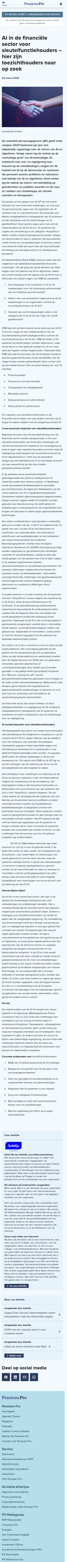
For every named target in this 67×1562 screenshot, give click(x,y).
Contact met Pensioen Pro (16, 1441)
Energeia (7, 1529)
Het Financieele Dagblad (15, 1534)
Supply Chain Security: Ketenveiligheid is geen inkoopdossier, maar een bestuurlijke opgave (29, 1314)
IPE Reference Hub (12, 1559)
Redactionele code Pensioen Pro (20, 1506)
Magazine (7, 1421)
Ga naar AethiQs (18, 1285)
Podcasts (7, 1426)
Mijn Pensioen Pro (12, 1478)
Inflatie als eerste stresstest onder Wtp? (25, 1346)
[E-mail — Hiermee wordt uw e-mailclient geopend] (25, 1377)
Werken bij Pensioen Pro (15, 1436)
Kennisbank (8, 1411)
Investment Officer (12, 1544)
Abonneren (8, 1454)
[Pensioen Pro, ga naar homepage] (34, 3)
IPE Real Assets (10, 1554)
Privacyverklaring (11, 1496)
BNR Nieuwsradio (12, 1519)
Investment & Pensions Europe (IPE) (22, 1549)
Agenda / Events (11, 1416)
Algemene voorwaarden (15, 1491)
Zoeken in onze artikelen (15, 1431)
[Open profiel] (61, 4)
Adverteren (8, 1473)
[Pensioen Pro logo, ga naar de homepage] (32, 1397)
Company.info (10, 1524)
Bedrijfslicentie (10, 1464)
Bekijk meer (15, 1356)
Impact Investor (10, 1539)
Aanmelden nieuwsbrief (15, 1469)
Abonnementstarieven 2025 (17, 1459)
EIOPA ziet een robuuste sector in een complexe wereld (25, 1331)
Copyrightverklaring (13, 1501)
